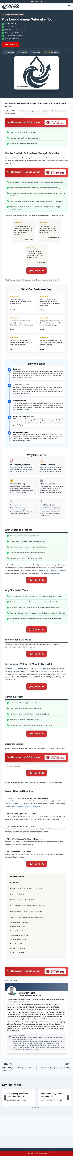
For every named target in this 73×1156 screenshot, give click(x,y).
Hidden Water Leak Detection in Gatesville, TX (26, 806)
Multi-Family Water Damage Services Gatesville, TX (16, 1067)
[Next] (68, 1097)
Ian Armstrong (11, 1100)
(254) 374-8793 (36, 1)
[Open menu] (69, 6)
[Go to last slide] (5, 1097)
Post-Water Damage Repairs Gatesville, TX (55, 1067)
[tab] (32, 1107)
